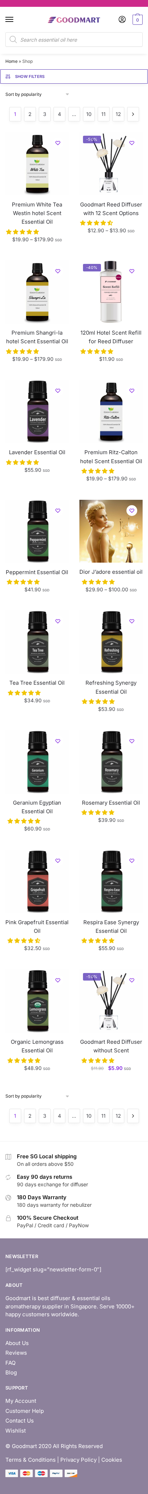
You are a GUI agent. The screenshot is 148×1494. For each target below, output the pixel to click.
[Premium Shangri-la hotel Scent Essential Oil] (37, 292)
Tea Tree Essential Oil (37, 682)
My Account (20, 1400)
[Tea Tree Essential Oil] (37, 642)
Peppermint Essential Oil (37, 572)
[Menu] (16, 19)
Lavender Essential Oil (37, 452)
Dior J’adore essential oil (111, 571)
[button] (23, 231)
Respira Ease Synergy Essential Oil (111, 926)
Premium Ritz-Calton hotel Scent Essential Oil (111, 456)
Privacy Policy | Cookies (91, 1459)
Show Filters (30, 76)
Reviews (16, 1352)
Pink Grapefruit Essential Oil (37, 926)
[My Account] (122, 20)
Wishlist (15, 1430)
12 (118, 114)
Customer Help (24, 1410)
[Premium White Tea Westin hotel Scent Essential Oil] (37, 163)
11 (103, 114)
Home (11, 61)
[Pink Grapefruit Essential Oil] (37, 881)
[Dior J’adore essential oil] (111, 531)
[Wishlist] (57, 143)
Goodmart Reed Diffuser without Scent (111, 1046)
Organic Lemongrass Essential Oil (37, 1046)
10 (89, 114)
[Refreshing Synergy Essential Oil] (111, 642)
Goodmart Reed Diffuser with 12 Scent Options (111, 209)
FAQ (10, 1362)
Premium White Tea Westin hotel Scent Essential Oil (37, 213)
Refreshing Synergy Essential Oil (111, 687)
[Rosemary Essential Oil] (111, 761)
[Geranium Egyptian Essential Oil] (37, 761)
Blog (11, 1372)
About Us (17, 1343)
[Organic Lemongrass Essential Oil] (37, 1001)
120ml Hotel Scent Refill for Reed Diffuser (111, 337)
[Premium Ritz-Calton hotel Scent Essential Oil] (111, 411)
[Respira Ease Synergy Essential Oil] (111, 881)
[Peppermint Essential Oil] (37, 531)
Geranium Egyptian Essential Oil (37, 807)
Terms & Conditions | (32, 1459)
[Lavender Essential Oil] (37, 411)
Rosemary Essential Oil (111, 802)
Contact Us (19, 1420)
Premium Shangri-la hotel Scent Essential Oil (37, 337)
